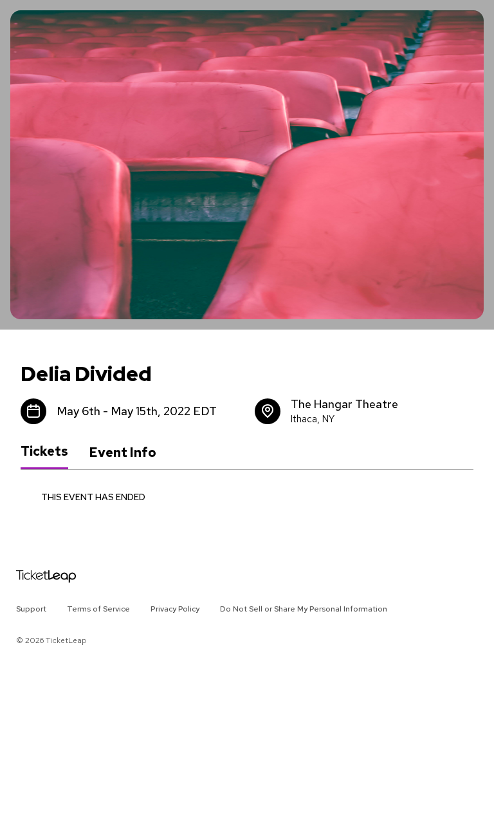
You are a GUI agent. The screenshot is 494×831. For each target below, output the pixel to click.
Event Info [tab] (122, 452)
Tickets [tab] (44, 452)
